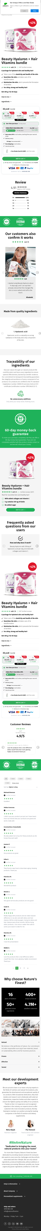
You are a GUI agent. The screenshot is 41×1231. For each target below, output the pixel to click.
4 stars (21, 779)
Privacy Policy (15, 1229)
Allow (34, 11)
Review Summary (20, 193)
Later (24, 11)
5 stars (13, 779)
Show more (15, 783)
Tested (4, 1067)
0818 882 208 (28, 1176)
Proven (4, 1056)
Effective (5, 1062)
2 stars (7, 783)
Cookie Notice (25, 1229)
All (6, 779)
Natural (4, 1042)
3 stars (29, 779)
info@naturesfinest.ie (11, 1211)
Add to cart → (20, 159)
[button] (4, 272)
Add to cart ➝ (20, 510)
